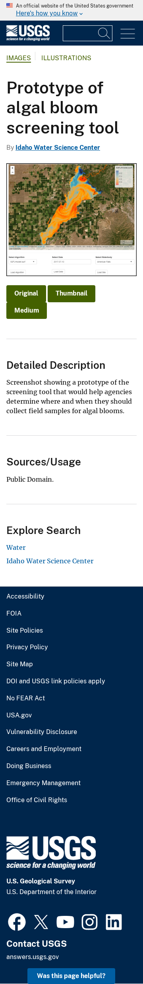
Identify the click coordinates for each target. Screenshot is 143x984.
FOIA (13, 613)
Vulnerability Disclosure (41, 732)
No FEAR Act (25, 698)
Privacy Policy (27, 647)
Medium (26, 310)
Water (15, 547)
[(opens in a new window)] (16, 921)
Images (18, 58)
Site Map (19, 664)
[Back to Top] (114, 955)
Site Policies (24, 630)
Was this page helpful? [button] (71, 976)
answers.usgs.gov (32, 957)
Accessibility (25, 596)
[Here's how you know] (71, 10)
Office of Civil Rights (36, 800)
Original (26, 293)
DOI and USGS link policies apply (55, 681)
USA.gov (19, 715)
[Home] (28, 39)
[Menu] (128, 34)
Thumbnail (71, 293)
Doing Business (28, 766)
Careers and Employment (43, 749)
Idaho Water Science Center (57, 147)
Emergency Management (43, 783)
